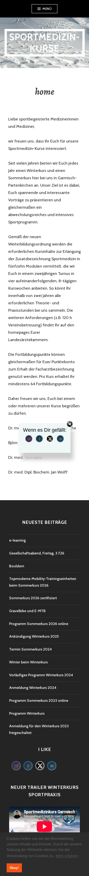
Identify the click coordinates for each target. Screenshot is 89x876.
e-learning (17, 540)
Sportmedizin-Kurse (44, 42)
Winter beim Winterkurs (28, 662)
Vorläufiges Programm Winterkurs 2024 (41, 675)
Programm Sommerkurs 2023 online (38, 700)
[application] (44, 827)
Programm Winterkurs (26, 713)
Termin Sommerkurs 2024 (30, 649)
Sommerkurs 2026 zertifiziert (33, 598)
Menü (47, 9)
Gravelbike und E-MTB (27, 611)
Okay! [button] (14, 868)
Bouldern (16, 566)
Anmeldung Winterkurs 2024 (32, 687)
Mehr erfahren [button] (67, 856)
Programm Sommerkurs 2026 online (38, 624)
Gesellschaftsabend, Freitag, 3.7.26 (36, 553)
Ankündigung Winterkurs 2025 (34, 636)
